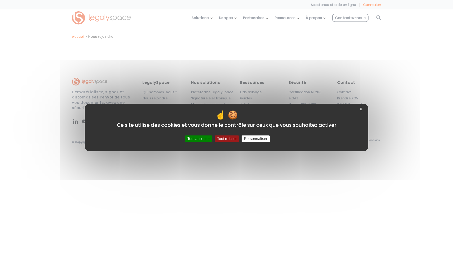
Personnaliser (255, 139)
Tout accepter (198, 139)
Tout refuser (227, 139)
